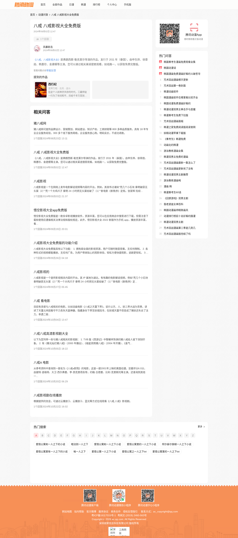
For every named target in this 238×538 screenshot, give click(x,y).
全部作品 (57, 4)
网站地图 (67, 511)
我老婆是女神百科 (173, 204)
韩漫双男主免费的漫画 (176, 156)
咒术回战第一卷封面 (175, 85)
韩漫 (83, 4)
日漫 (71, 4)
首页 (43, 4)
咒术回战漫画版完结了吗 (177, 233)
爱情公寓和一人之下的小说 (50, 444)
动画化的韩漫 (171, 144)
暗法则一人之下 (79, 444)
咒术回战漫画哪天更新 (176, 79)
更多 (200, 426)
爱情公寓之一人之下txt (134, 451)
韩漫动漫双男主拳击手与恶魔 (179, 109)
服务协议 (103, 511)
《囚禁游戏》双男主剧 (176, 198)
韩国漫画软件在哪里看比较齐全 (181, 97)
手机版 (127, 4)
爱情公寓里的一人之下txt (165, 451)
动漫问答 (43, 14)
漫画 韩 (168, 186)
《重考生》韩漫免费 (175, 139)
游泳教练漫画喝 (172, 180)
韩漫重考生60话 (172, 192)
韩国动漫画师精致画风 (176, 210)
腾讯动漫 (24, 4)
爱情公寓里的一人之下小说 (141, 444)
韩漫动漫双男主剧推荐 (176, 174)
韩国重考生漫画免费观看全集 (179, 61)
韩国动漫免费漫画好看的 (177, 103)
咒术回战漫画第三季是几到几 (179, 227)
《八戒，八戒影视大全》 (47, 59)
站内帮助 (79, 511)
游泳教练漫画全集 (173, 150)
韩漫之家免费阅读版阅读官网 (179, 127)
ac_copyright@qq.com (165, 511)
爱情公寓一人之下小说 (104, 451)
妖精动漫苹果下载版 (175, 133)
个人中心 (112, 4)
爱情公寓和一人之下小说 (107, 444)
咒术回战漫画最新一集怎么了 (179, 162)
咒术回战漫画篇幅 (173, 121)
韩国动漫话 (170, 67)
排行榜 (96, 4)
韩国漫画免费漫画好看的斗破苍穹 (182, 73)
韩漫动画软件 (171, 91)
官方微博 (91, 511)
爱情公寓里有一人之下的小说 (52, 451)
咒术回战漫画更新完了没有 (178, 168)
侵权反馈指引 (130, 511)
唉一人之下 (80, 451)
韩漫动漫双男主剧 (173, 222)
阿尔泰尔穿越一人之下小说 (176, 444)
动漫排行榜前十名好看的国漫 (179, 216)
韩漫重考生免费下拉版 (176, 115)
